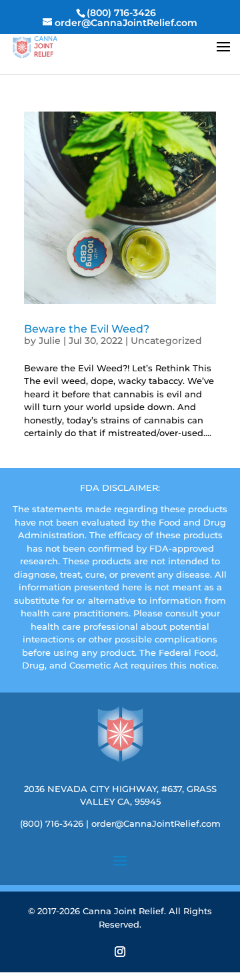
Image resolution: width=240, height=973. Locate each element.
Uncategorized (166, 341)
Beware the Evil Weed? (86, 329)
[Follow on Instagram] (120, 951)
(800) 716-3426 (51, 823)
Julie (50, 341)
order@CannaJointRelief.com (156, 823)
